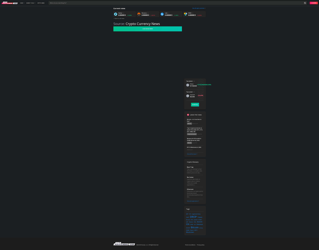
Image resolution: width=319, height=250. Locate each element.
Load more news (147, 29)
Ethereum (190, 189)
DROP (193, 216)
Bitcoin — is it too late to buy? (194, 120)
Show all (195, 104)
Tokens (199, 217)
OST (195, 224)
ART (187, 214)
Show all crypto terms (192, 201)
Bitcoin (189, 123)
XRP (187, 222)
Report (192, 230)
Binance (188, 219)
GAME (191, 224)
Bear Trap (190, 167)
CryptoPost (199, 134)
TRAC (195, 222)
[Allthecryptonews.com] (9, 3)
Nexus (191, 84)
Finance (191, 222)
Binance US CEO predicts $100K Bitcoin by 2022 (194, 139)
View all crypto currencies (198, 8)
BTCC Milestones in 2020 (194, 147)
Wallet (187, 230)
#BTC (195, 230)
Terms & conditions (190, 245)
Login (314, 3)
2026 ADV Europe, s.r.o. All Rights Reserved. (147, 245)
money (201, 228)
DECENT (188, 228)
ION (187, 224)
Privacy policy (200, 245)
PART (187, 217)
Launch (196, 219)
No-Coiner (190, 177)
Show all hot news (191, 154)
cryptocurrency (196, 214)
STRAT (200, 219)
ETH (190, 214)
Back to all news (119, 18)
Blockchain (190, 232)
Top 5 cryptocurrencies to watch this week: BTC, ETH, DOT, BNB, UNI (195, 129)
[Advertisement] (195, 51)
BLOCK (199, 222)
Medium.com (195, 123)
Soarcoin (192, 95)
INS (192, 219)
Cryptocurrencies (192, 134)
